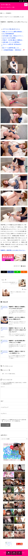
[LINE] (17, 272)
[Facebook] (10, 272)
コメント (3, 386)
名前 (2, 401)
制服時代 (9, 13)
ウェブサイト (4, 413)
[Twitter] (4, 272)
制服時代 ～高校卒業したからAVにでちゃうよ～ (13, 250)
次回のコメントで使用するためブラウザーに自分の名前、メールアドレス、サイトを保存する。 (14, 420)
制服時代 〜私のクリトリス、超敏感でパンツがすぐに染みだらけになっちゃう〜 (17, 329)
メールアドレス (4, 407)
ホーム (3, 13)
